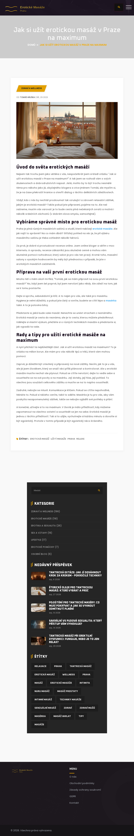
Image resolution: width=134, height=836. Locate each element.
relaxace (40, 666)
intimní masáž (43, 700)
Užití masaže (58, 439)
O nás (72, 776)
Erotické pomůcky (45, 547)
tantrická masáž (81, 666)
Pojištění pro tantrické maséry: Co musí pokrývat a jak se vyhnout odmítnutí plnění (74, 605)
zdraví (68, 708)
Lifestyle (38, 539)
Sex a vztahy (41, 532)
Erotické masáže (44, 518)
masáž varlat (62, 716)
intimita (85, 683)
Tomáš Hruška (27, 97)
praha (86, 675)
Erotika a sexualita (46, 525)
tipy (81, 716)
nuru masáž (42, 691)
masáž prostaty (67, 691)
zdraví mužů (87, 708)
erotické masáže (102, 228)
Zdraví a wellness (31, 88)
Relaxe (80, 439)
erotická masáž (44, 675)
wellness (68, 675)
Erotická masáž (39, 439)
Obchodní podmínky (81, 783)
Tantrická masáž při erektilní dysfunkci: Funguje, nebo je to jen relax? (74, 639)
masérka (111, 300)
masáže (39, 724)
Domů (31, 45)
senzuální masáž (45, 708)
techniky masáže (70, 700)
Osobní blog (41, 554)
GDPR (72, 796)
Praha (71, 439)
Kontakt (74, 802)
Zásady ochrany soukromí (85, 789)
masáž (38, 683)
